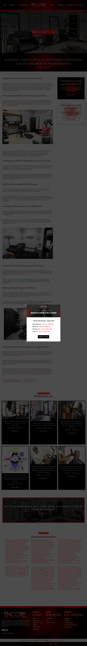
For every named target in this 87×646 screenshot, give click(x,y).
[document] (43, 323)
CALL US (44, 324)
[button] (25, 305)
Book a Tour (50, 324)
